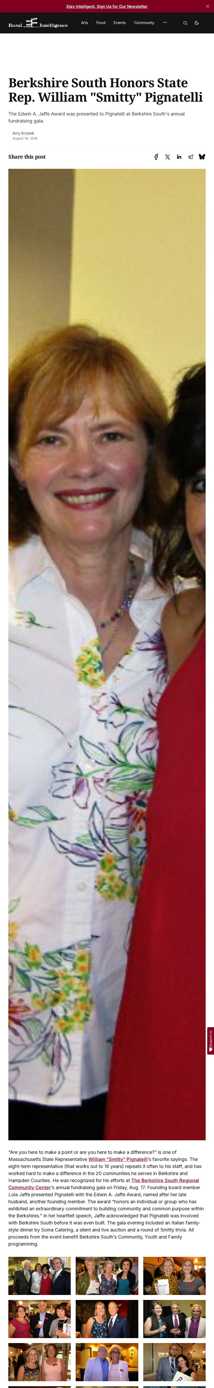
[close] (208, 6)
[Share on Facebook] (156, 157)
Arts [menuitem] (84, 22)
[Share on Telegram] (190, 157)
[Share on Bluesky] (202, 157)
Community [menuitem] (144, 22)
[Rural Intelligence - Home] (38, 23)
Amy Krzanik (23, 133)
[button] (165, 22)
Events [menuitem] (120, 22)
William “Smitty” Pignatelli (118, 1159)
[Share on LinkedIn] (179, 157)
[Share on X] (167, 157)
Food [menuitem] (101, 22)
